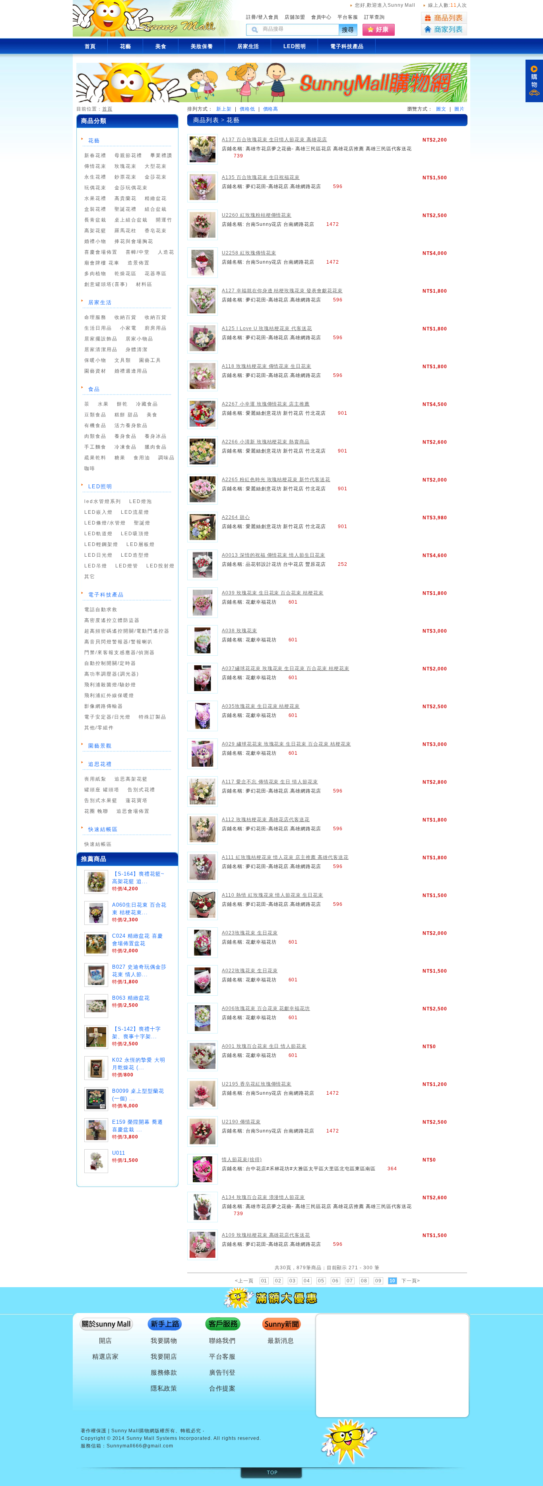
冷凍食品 (125, 447)
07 (350, 1281)
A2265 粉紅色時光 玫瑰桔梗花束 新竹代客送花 (276, 479)
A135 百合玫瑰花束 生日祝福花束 (261, 177)
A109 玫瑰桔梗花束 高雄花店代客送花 (266, 1235)
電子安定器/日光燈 (107, 717)
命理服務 (95, 317)
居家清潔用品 (101, 349)
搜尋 (348, 29)
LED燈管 (126, 566)
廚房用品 (156, 328)
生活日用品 (98, 328)
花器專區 (156, 273)
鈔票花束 (125, 177)
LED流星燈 (135, 512)
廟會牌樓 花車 (102, 263)
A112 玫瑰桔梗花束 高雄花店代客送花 (266, 819)
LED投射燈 (160, 566)
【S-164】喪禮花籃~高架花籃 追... (138, 877)
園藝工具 (150, 360)
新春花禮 (95, 155)
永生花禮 (95, 177)
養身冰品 (156, 436)
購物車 (534, 81)
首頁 (107, 109)
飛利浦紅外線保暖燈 (109, 695)
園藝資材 (95, 371)
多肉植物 (95, 273)
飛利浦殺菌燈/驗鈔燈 (110, 685)
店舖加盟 (295, 17)
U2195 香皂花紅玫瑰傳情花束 (256, 1084)
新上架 (224, 109)
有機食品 (95, 425)
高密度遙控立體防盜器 (112, 620)
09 (378, 1281)
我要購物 (164, 1340)
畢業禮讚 (161, 155)
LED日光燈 (98, 555)
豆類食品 (95, 415)
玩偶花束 (95, 187)
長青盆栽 (95, 220)
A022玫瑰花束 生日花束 (249, 970)
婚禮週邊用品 (131, 371)
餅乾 (122, 404)
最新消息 (281, 1340)
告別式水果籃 (101, 800)
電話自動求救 (101, 609)
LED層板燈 (140, 544)
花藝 (94, 141)
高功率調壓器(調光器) (111, 674)
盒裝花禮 (95, 209)
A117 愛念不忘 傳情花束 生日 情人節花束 (270, 782)
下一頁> (410, 1281)
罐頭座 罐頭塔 (102, 790)
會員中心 (321, 17)
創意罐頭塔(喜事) (106, 284)
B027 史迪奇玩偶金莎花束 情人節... (139, 970)
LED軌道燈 (98, 533)
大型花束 (156, 166)
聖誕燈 (142, 523)
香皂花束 (156, 230)
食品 (94, 389)
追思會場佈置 (133, 811)
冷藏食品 (147, 404)
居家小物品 (139, 339)
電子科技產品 (106, 595)
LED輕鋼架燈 (101, 544)
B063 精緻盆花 (131, 998)
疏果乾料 (95, 457)
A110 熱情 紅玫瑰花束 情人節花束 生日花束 (272, 895)
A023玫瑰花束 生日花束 (249, 933)
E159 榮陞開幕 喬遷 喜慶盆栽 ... (137, 1125)
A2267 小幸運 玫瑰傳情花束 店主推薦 (266, 404)
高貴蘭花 (125, 198)
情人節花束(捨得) (242, 1159)
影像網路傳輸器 (103, 706)
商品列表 (444, 18)
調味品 (166, 457)
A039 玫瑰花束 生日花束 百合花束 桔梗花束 (273, 593)
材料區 (144, 284)
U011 (118, 1153)
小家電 (128, 328)
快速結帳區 (103, 829)
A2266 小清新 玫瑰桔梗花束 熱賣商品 (266, 442)
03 (292, 1281)
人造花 (166, 252)
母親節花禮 (128, 155)
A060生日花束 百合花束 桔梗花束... (139, 908)
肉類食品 (95, 436)
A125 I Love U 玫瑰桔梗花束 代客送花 (267, 328)
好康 (382, 29)
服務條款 (164, 1372)
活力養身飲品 (131, 425)
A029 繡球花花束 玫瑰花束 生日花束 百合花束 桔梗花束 (286, 744)
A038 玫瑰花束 (239, 630)
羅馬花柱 (125, 230)
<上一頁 (244, 1281)
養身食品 (125, 436)
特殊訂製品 (153, 717)
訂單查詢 (374, 17)
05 (321, 1281)
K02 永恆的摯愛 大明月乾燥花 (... (138, 1063)
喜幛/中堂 (138, 252)
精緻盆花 (156, 198)
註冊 (251, 17)
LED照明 (100, 487)
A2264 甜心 (236, 517)
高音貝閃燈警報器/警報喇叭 (118, 642)
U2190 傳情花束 (241, 1122)
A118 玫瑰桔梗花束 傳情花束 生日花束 (266, 366)
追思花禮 (100, 764)
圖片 (459, 109)
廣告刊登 (222, 1372)
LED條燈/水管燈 (105, 523)
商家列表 (444, 29)
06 (335, 1281)
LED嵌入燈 (98, 512)
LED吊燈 (95, 566)
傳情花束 (95, 166)
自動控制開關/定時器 (110, 663)
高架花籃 (95, 230)
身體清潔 (137, 349)
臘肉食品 (156, 447)
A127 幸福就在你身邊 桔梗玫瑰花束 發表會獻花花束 (282, 290)
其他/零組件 (99, 727)
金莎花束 (156, 177)
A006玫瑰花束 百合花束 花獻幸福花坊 (266, 1008)
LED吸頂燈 (135, 533)
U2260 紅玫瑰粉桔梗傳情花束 (256, 215)
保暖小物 (95, 360)
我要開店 (164, 1356)
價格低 (247, 109)
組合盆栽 (156, 209)
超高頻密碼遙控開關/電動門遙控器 (127, 631)
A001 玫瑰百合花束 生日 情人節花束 (264, 1046)
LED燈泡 (140, 501)
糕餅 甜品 (126, 415)
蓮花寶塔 (137, 800)
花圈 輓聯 (96, 811)
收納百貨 (125, 317)
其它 (89, 576)
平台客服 (347, 17)
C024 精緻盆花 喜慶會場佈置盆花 (137, 939)
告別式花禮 (141, 790)
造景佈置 (139, 263)
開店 (105, 1340)
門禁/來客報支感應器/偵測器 (119, 652)
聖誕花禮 (125, 209)
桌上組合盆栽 (131, 220)
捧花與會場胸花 (133, 241)
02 (278, 1281)
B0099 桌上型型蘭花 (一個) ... (138, 1094)
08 (364, 1281)
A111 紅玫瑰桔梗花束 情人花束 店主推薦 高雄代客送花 (285, 857)
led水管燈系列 (102, 501)
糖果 (120, 457)
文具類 (122, 360)
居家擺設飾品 (101, 339)
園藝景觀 (100, 746)
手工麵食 (95, 447)
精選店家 (105, 1356)
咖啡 (89, 468)
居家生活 (100, 302)
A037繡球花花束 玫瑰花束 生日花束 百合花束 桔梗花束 (285, 668)
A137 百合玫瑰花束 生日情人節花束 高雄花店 (274, 139)
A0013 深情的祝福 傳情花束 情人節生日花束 (273, 555)
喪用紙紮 (95, 779)
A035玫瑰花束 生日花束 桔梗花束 (261, 706)
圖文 (441, 109)
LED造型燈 (135, 555)
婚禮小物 (95, 241)
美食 (152, 415)
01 (264, 1281)
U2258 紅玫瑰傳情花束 (249, 253)
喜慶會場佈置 (101, 252)
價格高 (271, 109)
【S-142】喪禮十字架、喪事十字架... (136, 1032)
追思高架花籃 (131, 779)
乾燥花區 (125, 273)
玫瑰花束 (125, 166)
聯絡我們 (222, 1340)
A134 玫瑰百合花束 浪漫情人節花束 (263, 1197)
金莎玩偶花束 (131, 187)
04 (307, 1281)
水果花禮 (95, 198)
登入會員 (268, 17)
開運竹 (164, 220)
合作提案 (222, 1388)
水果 (103, 404)
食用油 (142, 457)
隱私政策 (164, 1388)
